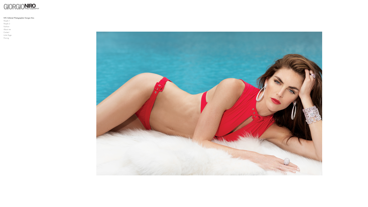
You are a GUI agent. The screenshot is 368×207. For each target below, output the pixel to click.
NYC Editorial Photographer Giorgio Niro (19, 18)
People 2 (7, 23)
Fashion (6, 26)
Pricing (6, 38)
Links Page (8, 35)
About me (7, 29)
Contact (6, 32)
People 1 (7, 21)
